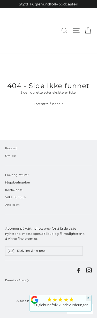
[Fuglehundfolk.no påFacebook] (78, 270)
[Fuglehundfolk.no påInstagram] (89, 270)
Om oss (10, 156)
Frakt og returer (17, 175)
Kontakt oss (13, 190)
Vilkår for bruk (15, 197)
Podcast (11, 148)
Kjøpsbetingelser (17, 182)
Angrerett (12, 205)
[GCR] (34, 300)
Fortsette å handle (48, 104)
